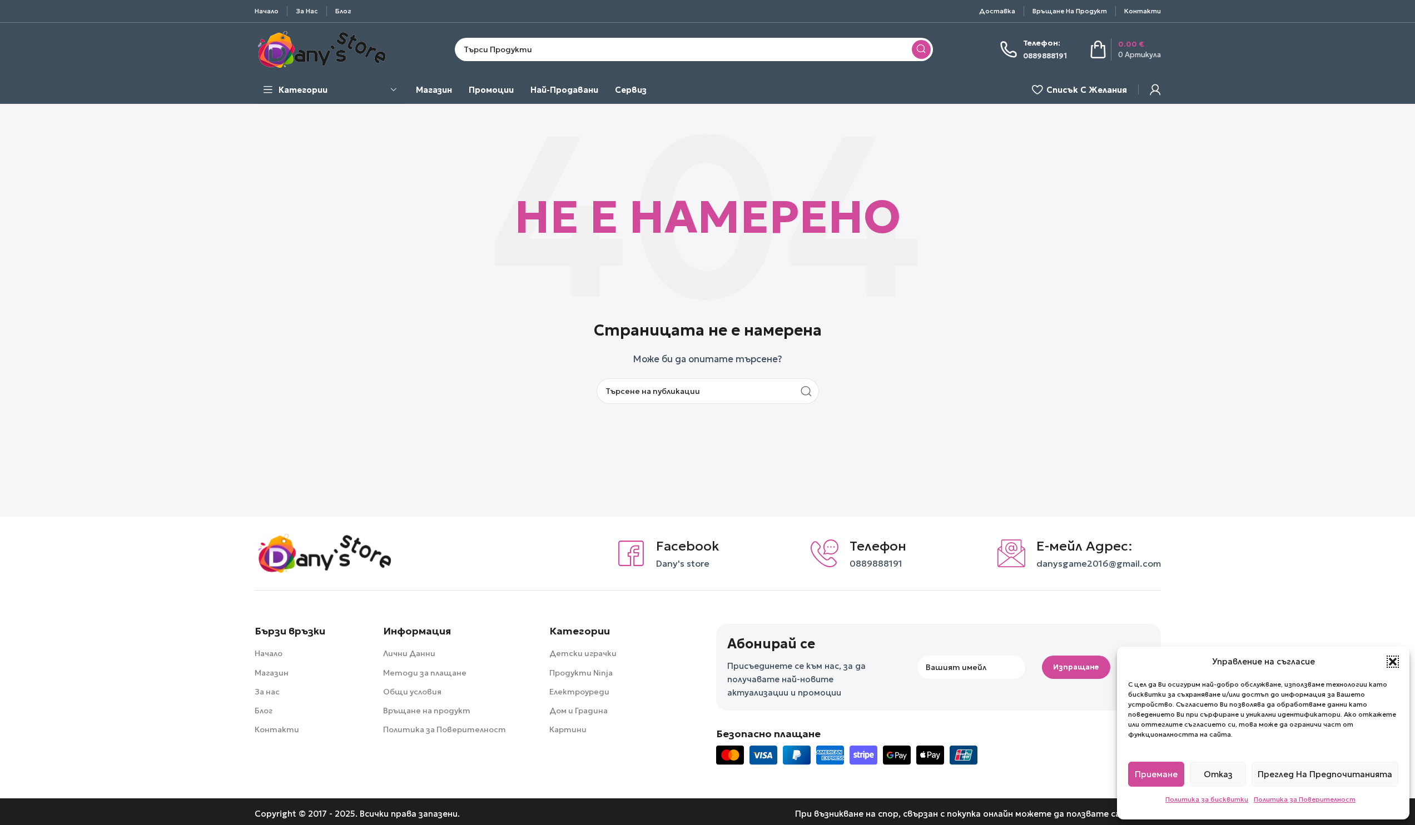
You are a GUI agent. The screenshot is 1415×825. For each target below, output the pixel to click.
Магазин (272, 673)
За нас (267, 692)
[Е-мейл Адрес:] (1011, 553)
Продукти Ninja (581, 673)
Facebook (687, 546)
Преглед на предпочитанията (1325, 774)
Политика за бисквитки (1206, 799)
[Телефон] (824, 553)
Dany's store (682, 563)
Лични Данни (409, 653)
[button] (1392, 661)
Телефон (878, 546)
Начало (268, 653)
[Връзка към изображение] (324, 552)
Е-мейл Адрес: (1084, 546)
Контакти (277, 729)
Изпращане (1076, 667)
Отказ (1218, 774)
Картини (568, 729)
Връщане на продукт (426, 711)
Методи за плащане (424, 673)
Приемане (1156, 774)
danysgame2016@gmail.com (1098, 563)
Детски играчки (583, 653)
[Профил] (1155, 89)
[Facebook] (631, 553)
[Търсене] (921, 49)
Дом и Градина (578, 711)
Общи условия (412, 692)
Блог (263, 711)
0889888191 (876, 563)
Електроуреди (579, 692)
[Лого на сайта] (321, 48)
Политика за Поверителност (1305, 799)
